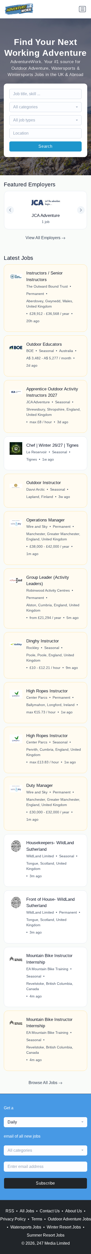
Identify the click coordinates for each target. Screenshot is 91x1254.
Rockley (32, 648)
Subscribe (45, 1183)
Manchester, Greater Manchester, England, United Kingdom (53, 536)
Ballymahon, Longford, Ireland (50, 705)
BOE (30, 351)
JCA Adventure (38, 402)
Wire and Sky (37, 526)
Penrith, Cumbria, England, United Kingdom (53, 752)
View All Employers (43, 238)
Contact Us (50, 1211)
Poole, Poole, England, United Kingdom (50, 657)
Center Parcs (36, 697)
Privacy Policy (13, 1219)
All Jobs (27, 1211)
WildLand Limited (40, 856)
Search (45, 146)
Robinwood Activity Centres (48, 590)
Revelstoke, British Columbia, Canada (49, 986)
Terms (36, 1219)
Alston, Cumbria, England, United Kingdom (52, 607)
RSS (10, 1211)
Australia (66, 351)
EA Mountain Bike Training (47, 969)
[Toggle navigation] (82, 9)
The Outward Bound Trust (47, 286)
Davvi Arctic (35, 489)
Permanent (35, 294)
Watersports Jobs (25, 1227)
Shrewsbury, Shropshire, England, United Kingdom (53, 412)
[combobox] (45, 107)
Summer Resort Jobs (45, 1235)
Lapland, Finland (39, 497)
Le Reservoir (36, 452)
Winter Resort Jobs (64, 1227)
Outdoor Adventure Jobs (69, 1219)
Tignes (31, 459)
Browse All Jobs (43, 1083)
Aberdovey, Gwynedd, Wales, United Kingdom (49, 303)
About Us (73, 1211)
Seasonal (46, 351)
